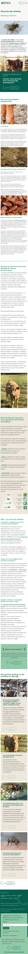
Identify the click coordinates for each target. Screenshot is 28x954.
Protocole (19, 895)
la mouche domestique (13, 190)
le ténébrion (13, 569)
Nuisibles (3, 895)
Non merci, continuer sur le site (14, 952)
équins (23, 43)
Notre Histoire (4, 898)
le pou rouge (22, 569)
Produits (8, 895)
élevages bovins (14, 43)
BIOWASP (4, 465)
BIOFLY (3, 457)
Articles (10, 898)
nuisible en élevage (19, 220)
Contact (15, 898)
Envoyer (6, 928)
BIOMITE (4, 449)
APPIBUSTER (5, 473)
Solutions (13, 895)
